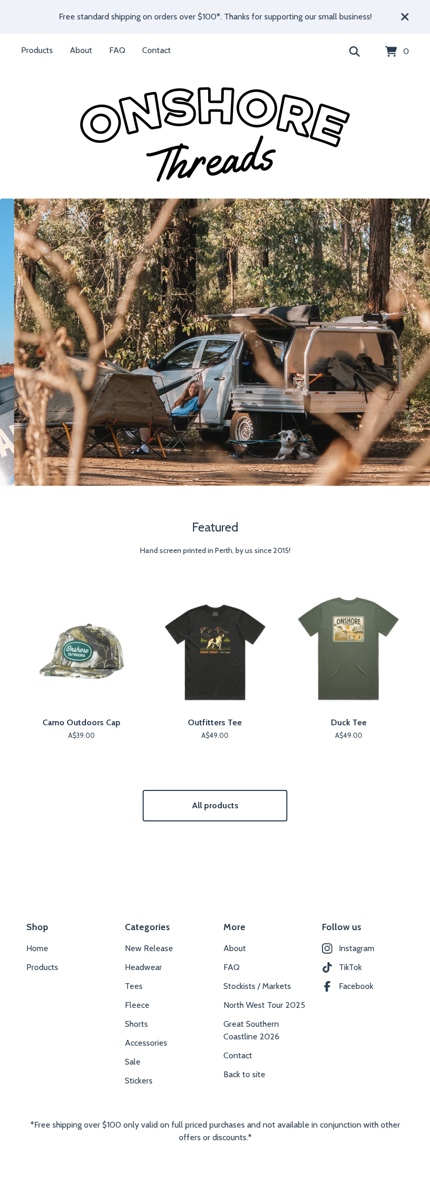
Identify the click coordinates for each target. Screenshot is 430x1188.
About (81, 50)
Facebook (356, 986)
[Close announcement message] (404, 16)
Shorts (136, 1024)
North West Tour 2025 (264, 1005)
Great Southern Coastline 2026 (251, 1030)
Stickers (139, 1081)
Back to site (244, 1074)
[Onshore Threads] (215, 134)
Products (37, 50)
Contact (156, 50)
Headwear (143, 967)
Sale (133, 1062)
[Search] (354, 52)
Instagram (356, 948)
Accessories (146, 1043)
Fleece (137, 1005)
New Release (149, 948)
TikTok (350, 967)
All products (215, 805)
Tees (134, 986)
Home (37, 948)
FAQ (117, 50)
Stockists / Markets (257, 986)
